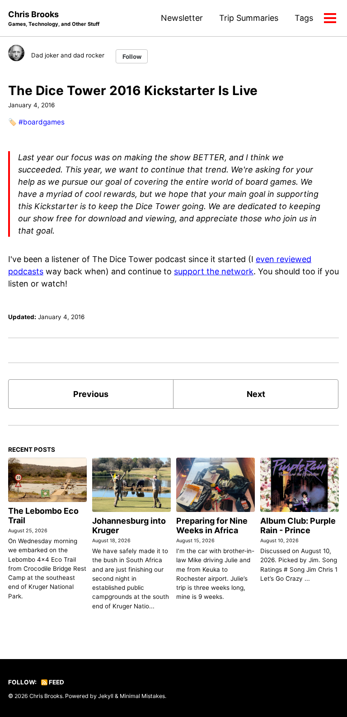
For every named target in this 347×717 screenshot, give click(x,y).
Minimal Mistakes (142, 696)
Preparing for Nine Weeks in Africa (212, 525)
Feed (55, 682)
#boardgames (42, 122)
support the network (213, 271)
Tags (304, 18)
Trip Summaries (248, 18)
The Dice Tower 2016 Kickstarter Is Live (133, 90)
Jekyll (105, 696)
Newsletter (182, 18)
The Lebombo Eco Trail (43, 515)
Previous (90, 394)
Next (256, 394)
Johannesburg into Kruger (129, 525)
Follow (131, 56)
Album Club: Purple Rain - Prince (298, 525)
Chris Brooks (53, 18)
